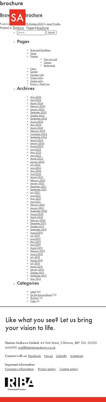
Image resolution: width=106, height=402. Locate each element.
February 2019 (37, 251)
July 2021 (35, 192)
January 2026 (37, 109)
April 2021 (35, 201)
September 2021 (38, 189)
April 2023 (35, 155)
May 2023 (35, 152)
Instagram (76, 356)
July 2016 (35, 263)
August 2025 (36, 121)
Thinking (18, 27)
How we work (50, 59)
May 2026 (35, 97)
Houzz (48, 356)
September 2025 (38, 118)
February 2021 (37, 204)
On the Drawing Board (41, 295)
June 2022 (35, 168)
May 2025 (35, 124)
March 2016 (36, 266)
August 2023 (36, 146)
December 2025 (38, 112)
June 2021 (35, 195)
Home (33, 53)
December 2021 (38, 186)
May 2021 (35, 198)
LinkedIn (61, 356)
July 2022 (35, 164)
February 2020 (37, 220)
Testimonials (49, 65)
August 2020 (36, 214)
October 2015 (37, 272)
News (33, 68)
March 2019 (36, 248)
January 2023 (37, 161)
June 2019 (35, 238)
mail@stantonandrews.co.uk (36, 347)
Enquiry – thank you (40, 84)
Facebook (34, 356)
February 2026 (37, 106)
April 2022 (35, 174)
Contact (33, 71)
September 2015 (38, 275)
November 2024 (38, 134)
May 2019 (35, 241)
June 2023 (35, 149)
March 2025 (36, 128)
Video (33, 301)
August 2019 (36, 232)
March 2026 (36, 103)
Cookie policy (36, 81)
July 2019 (35, 235)
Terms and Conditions (40, 50)
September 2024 (38, 137)
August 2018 (36, 254)
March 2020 (36, 217)
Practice (34, 56)
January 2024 (37, 143)
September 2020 (38, 211)
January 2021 (37, 208)
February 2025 (37, 130)
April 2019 (35, 244)
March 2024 (36, 140)
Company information (19, 369)
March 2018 (36, 260)
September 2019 (38, 229)
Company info (37, 74)
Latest (33, 291)
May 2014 (35, 278)
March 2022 (36, 177)
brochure (43, 27)
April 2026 (35, 100)
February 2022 (37, 180)
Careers (48, 62)
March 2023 (36, 158)
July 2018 (35, 257)
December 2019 (38, 223)
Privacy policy (36, 77)
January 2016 (37, 269)
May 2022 (35, 170)
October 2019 (37, 226)
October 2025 (37, 115)
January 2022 (37, 183)
